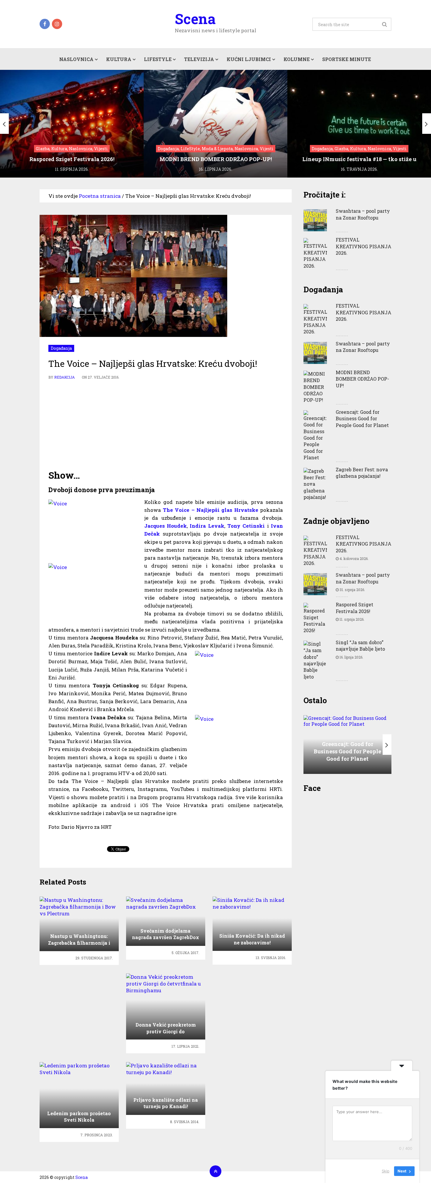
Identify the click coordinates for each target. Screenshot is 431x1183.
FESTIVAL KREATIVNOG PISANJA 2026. (363, 246)
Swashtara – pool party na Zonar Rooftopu (363, 214)
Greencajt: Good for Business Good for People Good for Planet (362, 418)
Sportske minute (346, 59)
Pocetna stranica (100, 196)
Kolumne (297, 59)
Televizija (199, 59)
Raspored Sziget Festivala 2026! (354, 607)
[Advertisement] (165, 425)
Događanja (61, 348)
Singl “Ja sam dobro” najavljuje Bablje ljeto (360, 645)
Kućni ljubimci (249, 59)
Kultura (118, 59)
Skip (385, 1171)
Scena (195, 19)
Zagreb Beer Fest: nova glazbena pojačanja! (362, 472)
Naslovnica (76, 59)
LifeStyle (158, 59)
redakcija (64, 377)
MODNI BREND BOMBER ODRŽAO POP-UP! (362, 379)
